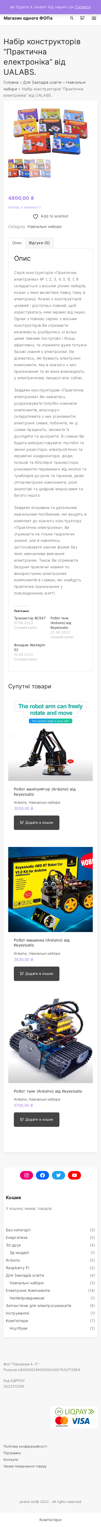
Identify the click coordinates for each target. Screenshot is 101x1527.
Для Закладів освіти (42, 82)
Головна (11, 82)
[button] (83, 18)
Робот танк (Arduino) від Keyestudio (60, 622)
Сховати (83, 6)
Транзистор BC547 (30, 618)
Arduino (20, 802)
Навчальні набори (44, 226)
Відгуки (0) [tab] (39, 242)
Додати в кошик (39, 822)
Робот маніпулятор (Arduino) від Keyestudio (45, 791)
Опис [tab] (17, 242)
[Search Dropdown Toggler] (72, 18)
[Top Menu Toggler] (94, 18)
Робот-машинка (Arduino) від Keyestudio (42, 942)
